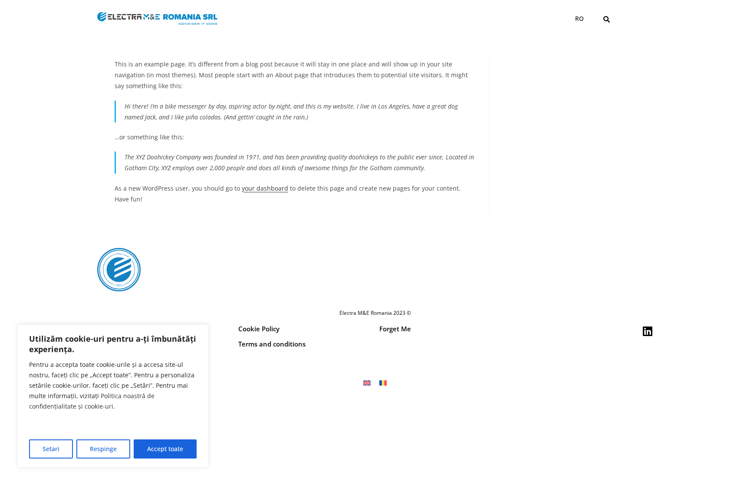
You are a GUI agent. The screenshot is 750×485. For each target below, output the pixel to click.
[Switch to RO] (383, 382)
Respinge (103, 449)
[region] (112, 396)
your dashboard (265, 188)
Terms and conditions (272, 344)
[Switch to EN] (367, 382)
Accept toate (165, 449)
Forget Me (395, 328)
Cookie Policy (259, 328)
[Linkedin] (647, 331)
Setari (51, 449)
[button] (606, 19)
